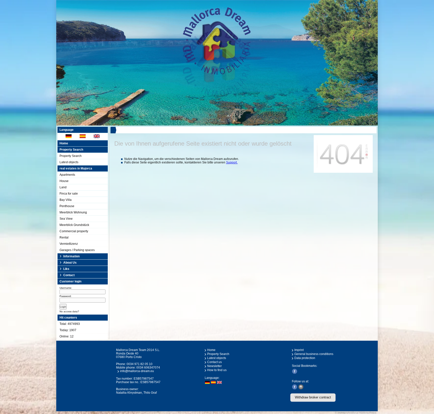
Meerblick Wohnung (73, 212)
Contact (69, 275)
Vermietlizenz (69, 244)
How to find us (217, 370)
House (64, 181)
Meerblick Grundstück (74, 225)
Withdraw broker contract (313, 397)
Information (71, 256)
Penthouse (67, 206)
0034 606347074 (148, 367)
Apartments (67, 174)
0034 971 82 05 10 (139, 364)
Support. (232, 162)
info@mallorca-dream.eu (137, 371)
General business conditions (313, 354)
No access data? (69, 311)
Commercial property (74, 231)
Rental (64, 237)
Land (63, 187)
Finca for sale (69, 193)
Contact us (214, 362)
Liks (66, 269)
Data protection (304, 358)
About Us (70, 262)
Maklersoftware (367, 412)
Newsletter (214, 366)
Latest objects (69, 162)
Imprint (299, 350)
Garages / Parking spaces (77, 250)
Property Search (71, 156)
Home (64, 143)
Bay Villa (66, 200)
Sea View (66, 218)
